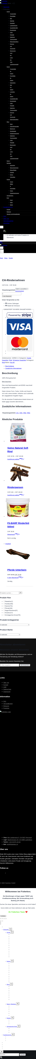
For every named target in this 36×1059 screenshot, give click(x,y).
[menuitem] (6, 7)
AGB (4, 687)
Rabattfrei (9, 601)
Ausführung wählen (13, 459)
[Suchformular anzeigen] (1, 227)
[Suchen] (20, 593)
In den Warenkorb (7, 296)
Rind (10, 360)
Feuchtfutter (13, 936)
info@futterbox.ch (12, 844)
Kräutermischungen (15, 1023)
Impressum (6, 691)
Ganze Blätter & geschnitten (17, 1020)
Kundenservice (7, 1035)
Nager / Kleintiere (11, 1004)
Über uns (6, 682)
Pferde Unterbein (16, 570)
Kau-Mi (12, 362)
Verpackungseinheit (8, 290)
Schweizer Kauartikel (19, 360)
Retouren (6, 706)
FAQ (4, 701)
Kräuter (9, 613)
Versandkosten (8, 703)
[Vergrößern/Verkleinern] (0, 918)
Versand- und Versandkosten (14, 1040)
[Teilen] (4, 918)
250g (24, 413)
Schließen (3, 916)
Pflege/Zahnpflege (15, 981)
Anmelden (6, 1048)
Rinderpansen (15, 487)
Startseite (5, 927)
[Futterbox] (4, 3)
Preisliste (6, 708)
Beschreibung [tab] (9, 366)
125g (20, 413)
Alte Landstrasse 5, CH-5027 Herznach (19, 837)
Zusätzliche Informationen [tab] (13, 368)
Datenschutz (7, 689)
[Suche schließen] (1, 1051)
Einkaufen (6, 929)
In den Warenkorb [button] (12, 577)
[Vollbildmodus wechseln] (2, 918)
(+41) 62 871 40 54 (14, 842)
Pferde (8, 608)
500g (28, 413)
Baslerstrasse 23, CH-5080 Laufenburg (20, 840)
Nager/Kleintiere (11, 610)
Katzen (9, 606)
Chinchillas (13, 1015)
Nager (11, 1032)
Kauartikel (5, 360)
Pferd (8, 984)
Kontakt (5, 685)
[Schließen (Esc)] (6, 918)
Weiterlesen (11, 534)
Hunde (29, 358)
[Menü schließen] (0, 923)
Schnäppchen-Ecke (12, 615)
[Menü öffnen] (2, 251)
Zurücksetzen (19, 291)
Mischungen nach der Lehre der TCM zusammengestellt (20, 957)
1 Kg (17, 413)
